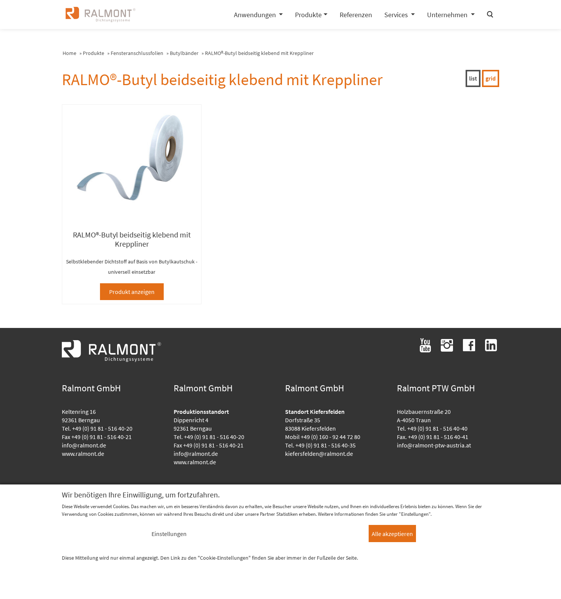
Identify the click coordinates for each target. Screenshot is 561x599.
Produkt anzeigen (132, 291)
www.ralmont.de (83, 453)
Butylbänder (184, 53)
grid (490, 78)
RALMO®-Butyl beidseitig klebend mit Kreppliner (259, 53)
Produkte (93, 53)
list (473, 78)
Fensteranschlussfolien (137, 53)
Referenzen (356, 14)
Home (69, 53)
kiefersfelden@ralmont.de (319, 453)
